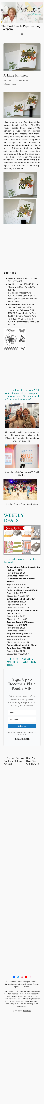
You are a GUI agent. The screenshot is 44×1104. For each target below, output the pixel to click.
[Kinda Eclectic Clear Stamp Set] (14, 350)
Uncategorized (10, 84)
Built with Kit (22, 739)
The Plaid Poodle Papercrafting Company (20, 27)
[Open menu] (22, 34)
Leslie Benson (23, 81)
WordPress (27, 1011)
